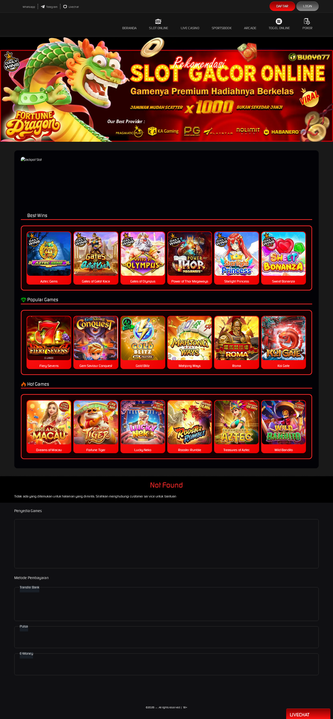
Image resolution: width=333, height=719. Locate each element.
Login (307, 6)
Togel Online (279, 28)
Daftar (282, 6)
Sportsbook (222, 28)
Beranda (129, 28)
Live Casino (190, 28)
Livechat (73, 7)
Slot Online (158, 28)
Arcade (250, 28)
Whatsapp (28, 7)
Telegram (51, 7)
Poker (308, 28)
